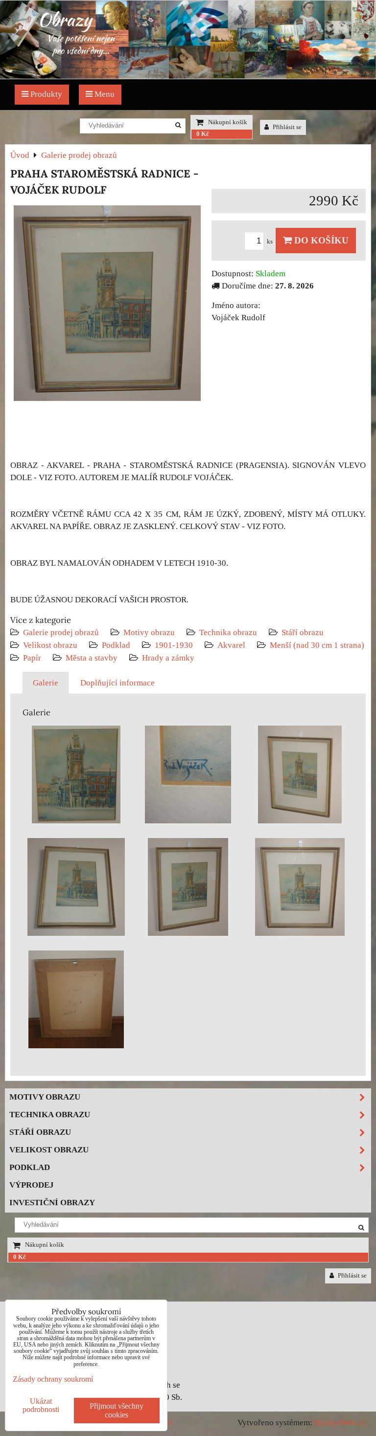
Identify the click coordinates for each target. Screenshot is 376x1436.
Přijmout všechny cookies (116, 1410)
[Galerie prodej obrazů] (188, 76)
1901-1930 (174, 645)
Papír (32, 658)
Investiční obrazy (52, 1202)
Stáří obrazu (303, 632)
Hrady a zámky (168, 658)
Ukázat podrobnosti (41, 1405)
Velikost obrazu (50, 645)
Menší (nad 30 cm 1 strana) (317, 645)
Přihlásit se (286, 127)
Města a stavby (92, 658)
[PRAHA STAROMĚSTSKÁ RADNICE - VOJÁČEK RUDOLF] (107, 305)
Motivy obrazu (149, 632)
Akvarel (231, 645)
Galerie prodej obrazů (61, 632)
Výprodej (31, 1185)
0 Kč (202, 134)
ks (270, 241)
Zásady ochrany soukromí (53, 1379)
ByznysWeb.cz (340, 1422)
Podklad (116, 645)
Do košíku (320, 240)
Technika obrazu (228, 632)
